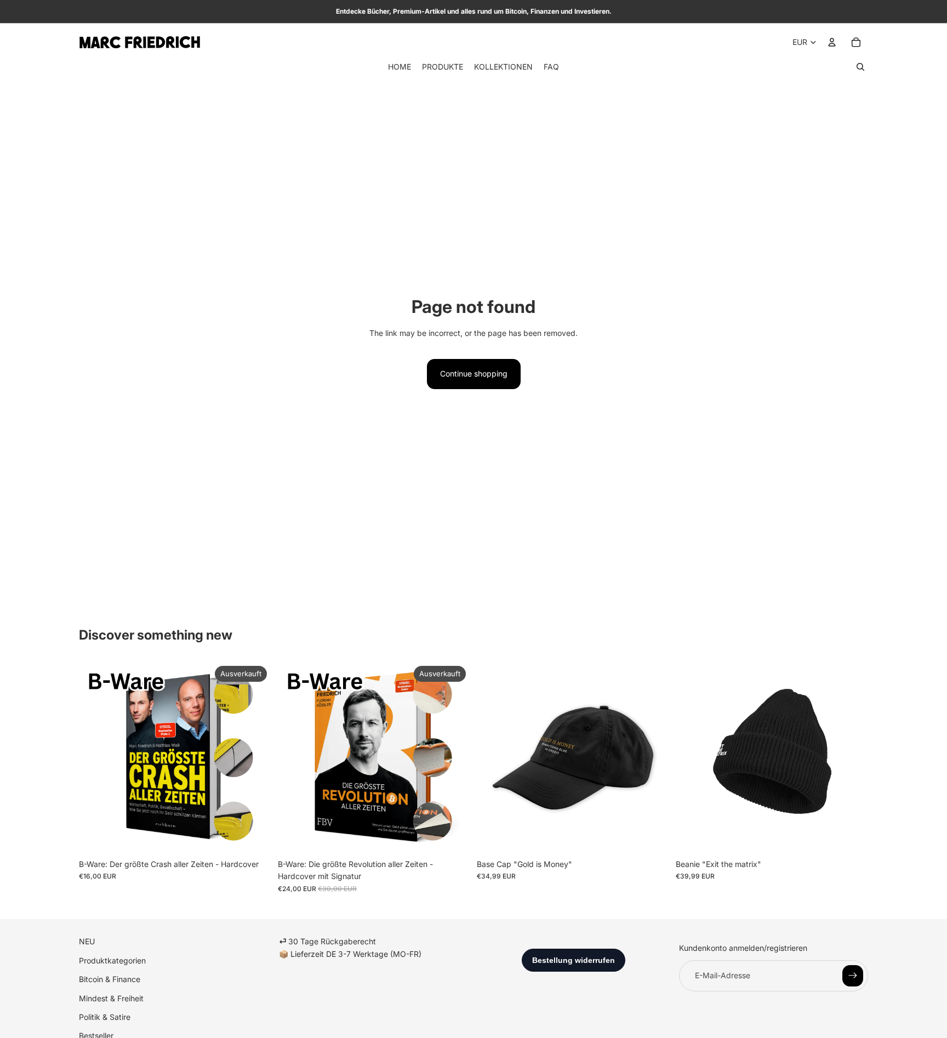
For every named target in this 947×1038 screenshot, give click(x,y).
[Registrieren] (852, 975)
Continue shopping (473, 373)
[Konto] (832, 42)
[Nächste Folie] (652, 758)
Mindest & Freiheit (111, 998)
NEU (87, 941)
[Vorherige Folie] (493, 758)
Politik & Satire (104, 1017)
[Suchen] (860, 67)
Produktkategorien (112, 960)
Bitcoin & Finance (109, 979)
